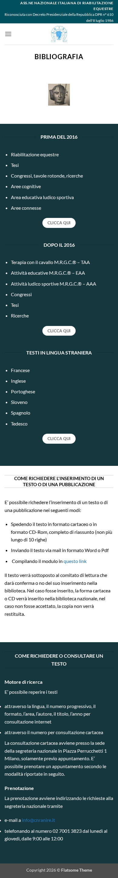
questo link (75, 561)
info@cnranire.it (38, 820)
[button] (8, 33)
